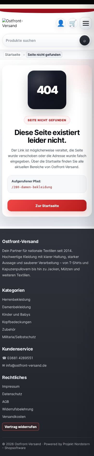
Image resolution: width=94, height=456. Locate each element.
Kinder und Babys (16, 314)
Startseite (12, 55)
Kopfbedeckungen (16, 322)
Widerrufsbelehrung (17, 409)
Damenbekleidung (16, 307)
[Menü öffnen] (86, 23)
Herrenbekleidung (16, 299)
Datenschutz (12, 394)
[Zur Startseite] (27, 23)
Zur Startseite (47, 206)
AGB (5, 401)
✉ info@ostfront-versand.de (24, 365)
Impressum (11, 386)
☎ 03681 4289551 (17, 358)
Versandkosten (14, 416)
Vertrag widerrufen (21, 427)
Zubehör (8, 329)
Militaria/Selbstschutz (19, 337)
